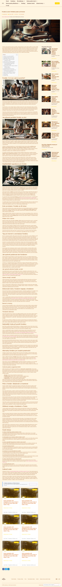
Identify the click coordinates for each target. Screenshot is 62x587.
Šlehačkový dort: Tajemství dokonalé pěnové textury (55, 123)
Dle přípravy (20, 1)
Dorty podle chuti (31, 1)
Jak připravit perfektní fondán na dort (9, 57)
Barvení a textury (7, 66)
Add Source (56, 584)
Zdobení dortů (31, 3)
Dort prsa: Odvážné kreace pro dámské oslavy (55, 87)
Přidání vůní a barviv (7, 60)
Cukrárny (13, 1)
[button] (3, 569)
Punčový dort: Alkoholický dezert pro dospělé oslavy (55, 154)
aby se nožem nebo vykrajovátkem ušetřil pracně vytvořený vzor (25, 332)
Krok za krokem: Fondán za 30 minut (9, 59)
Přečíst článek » (54, 58)
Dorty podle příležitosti (12, 3)
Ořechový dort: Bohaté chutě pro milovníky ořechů (55, 135)
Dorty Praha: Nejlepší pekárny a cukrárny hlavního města (56, 99)
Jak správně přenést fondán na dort (9, 63)
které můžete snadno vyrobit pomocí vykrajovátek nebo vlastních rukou (22, 298)
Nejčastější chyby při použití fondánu (9, 68)
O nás (7, 5)
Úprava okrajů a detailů (8, 64)
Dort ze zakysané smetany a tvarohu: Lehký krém (55, 112)
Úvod (7, 1)
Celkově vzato (6, 75)
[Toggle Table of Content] (16, 55)
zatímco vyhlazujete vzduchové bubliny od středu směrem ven (12, 274)
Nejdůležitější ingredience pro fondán (9, 58)
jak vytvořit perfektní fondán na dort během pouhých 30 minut (19, 471)
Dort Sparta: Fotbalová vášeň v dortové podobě (55, 51)
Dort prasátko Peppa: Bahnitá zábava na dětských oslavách (56, 64)
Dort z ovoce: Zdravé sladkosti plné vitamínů (55, 76)
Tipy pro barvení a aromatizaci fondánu (9, 61)
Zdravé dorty (39, 3)
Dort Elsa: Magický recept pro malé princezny (49, 145)
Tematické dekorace (7, 67)
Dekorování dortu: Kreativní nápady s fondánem (10, 65)
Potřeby (23, 3)
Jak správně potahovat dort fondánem (9, 62)
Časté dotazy (6, 74)
